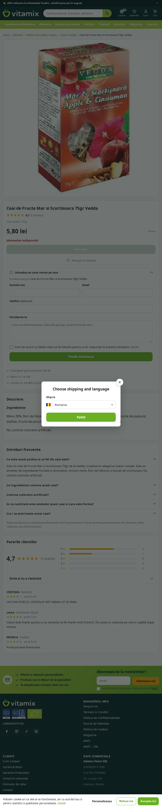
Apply (81, 417)
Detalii (62, 803)
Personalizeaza (102, 801)
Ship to (50, 397)
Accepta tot (148, 801)
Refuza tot (126, 801)
